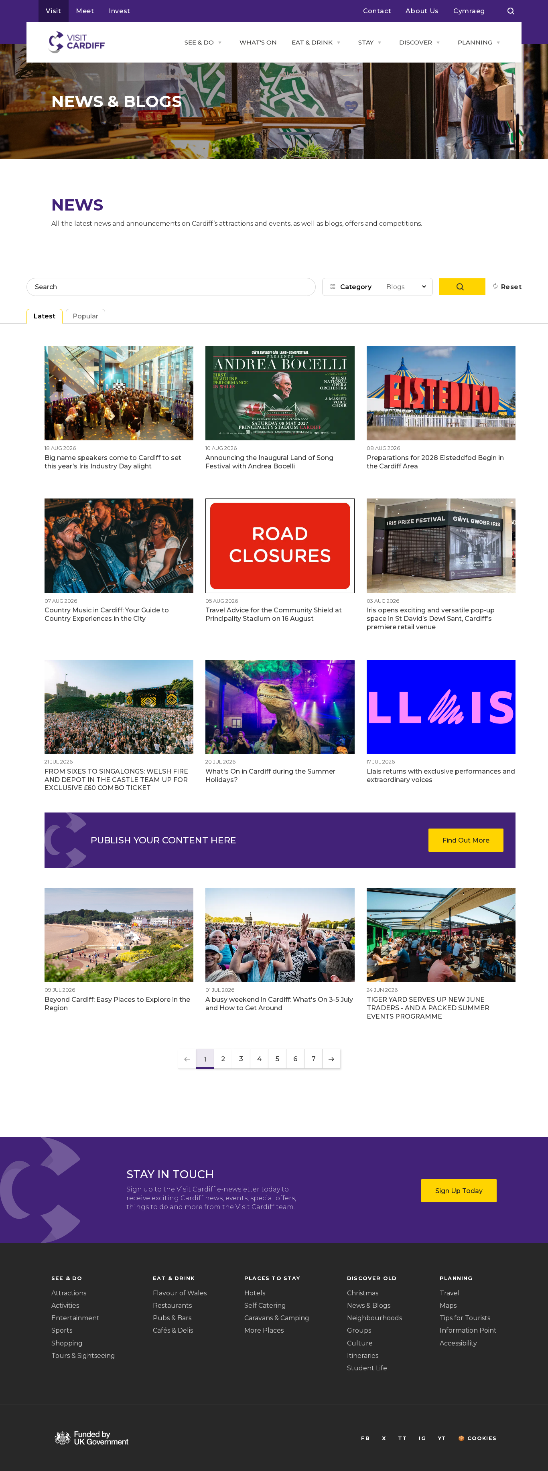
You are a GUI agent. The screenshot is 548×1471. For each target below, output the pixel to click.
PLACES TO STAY (272, 1278)
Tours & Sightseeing (83, 1356)
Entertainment (75, 1318)
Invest (119, 11)
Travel (450, 1293)
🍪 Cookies (477, 1438)
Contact (377, 11)
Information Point (468, 1330)
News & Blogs (368, 1305)
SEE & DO (199, 42)
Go (462, 286)
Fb (365, 1438)
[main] (274, 735)
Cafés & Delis (173, 1330)
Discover (415, 42)
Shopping (67, 1343)
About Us (422, 11)
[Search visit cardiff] (511, 11)
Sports (61, 1330)
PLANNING (475, 42)
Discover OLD (372, 1278)
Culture (360, 1343)
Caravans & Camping (276, 1318)
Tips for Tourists (465, 1318)
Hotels (254, 1293)
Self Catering (265, 1305)
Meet (85, 11)
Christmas (362, 1293)
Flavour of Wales (180, 1293)
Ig (422, 1438)
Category (355, 287)
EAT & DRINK (312, 42)
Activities (65, 1305)
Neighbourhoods (374, 1318)
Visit (53, 11)
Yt (442, 1438)
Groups (359, 1330)
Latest (44, 316)
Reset (511, 287)
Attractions (68, 1293)
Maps (448, 1305)
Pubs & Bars (172, 1318)
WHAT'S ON (258, 42)
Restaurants (172, 1305)
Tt (402, 1438)
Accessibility (458, 1343)
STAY (365, 42)
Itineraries (362, 1356)
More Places (264, 1330)
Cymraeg (469, 11)
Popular (85, 316)
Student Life (367, 1368)
